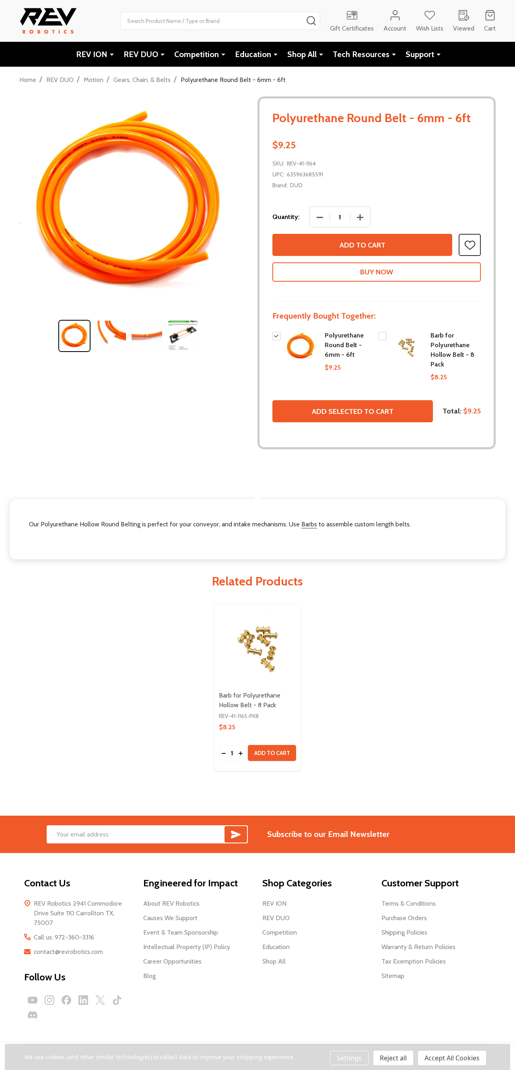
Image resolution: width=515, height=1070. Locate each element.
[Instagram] (49, 1000)
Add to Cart (362, 245)
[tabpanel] (74, 336)
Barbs (309, 524)
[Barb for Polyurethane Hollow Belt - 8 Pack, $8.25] (257, 647)
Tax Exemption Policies (413, 961)
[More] (112, 54)
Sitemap (392, 976)
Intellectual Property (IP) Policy (186, 947)
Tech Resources (361, 54)
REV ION (91, 54)
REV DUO (141, 54)
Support (420, 54)
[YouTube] (32, 1000)
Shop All (302, 54)
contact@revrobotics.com (68, 951)
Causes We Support (170, 918)
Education (253, 54)
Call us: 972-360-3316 (64, 937)
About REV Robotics (171, 903)
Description (258, 481)
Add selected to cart (352, 411)
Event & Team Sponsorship (180, 932)
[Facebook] (66, 1000)
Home (27, 80)
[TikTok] (117, 1000)
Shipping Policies (404, 932)
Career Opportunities (172, 961)
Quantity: (286, 217)
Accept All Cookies (452, 1058)
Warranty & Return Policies (418, 947)
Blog (149, 976)
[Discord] (32, 1015)
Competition (196, 54)
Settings (349, 1058)
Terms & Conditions (408, 903)
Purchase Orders (404, 918)
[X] (100, 1000)
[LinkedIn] (83, 1000)
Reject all (393, 1058)
